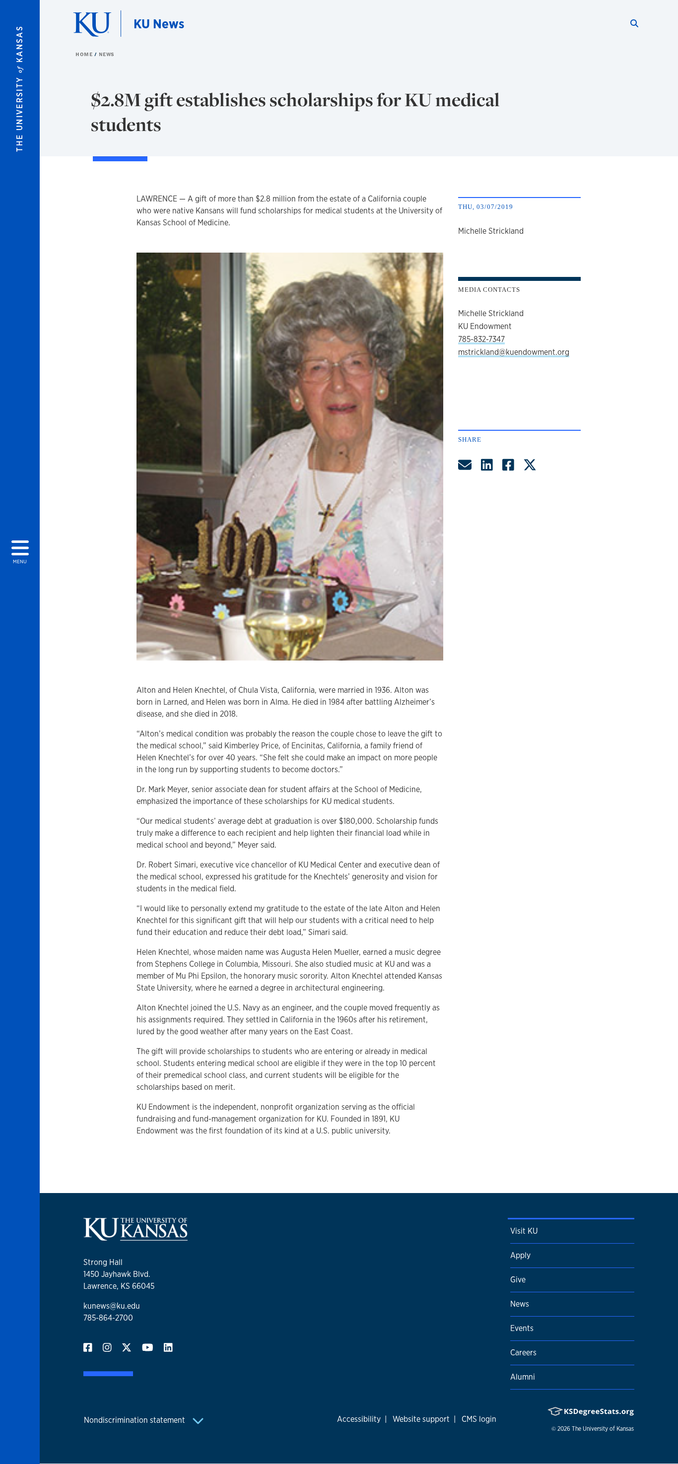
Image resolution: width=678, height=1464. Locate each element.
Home (84, 54)
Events (522, 1328)
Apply (520, 1255)
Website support (421, 1419)
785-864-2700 (108, 1318)
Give (518, 1279)
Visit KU (524, 1231)
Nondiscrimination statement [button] (135, 1420)
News (107, 54)
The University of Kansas (603, 1429)
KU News (159, 23)
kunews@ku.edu (111, 1306)
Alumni (522, 1377)
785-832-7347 (481, 339)
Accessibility (359, 1419)
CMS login (479, 1419)
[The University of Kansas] (135, 1236)
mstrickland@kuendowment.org (513, 352)
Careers (523, 1352)
